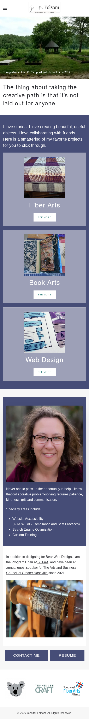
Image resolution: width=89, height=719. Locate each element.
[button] (5, 8)
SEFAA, (43, 562)
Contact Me (26, 655)
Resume (67, 655)
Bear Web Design (59, 557)
